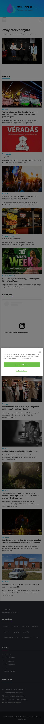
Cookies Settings (21, 371)
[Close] (40, 351)
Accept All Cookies (22, 365)
